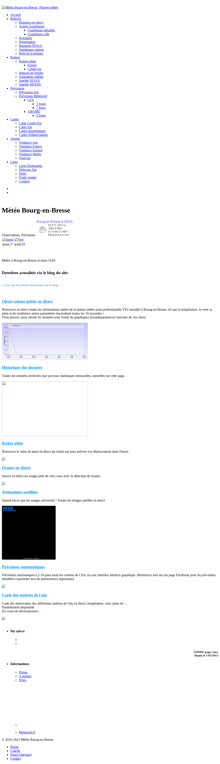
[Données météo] (54, 235)
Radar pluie (12, 443)
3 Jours (41, 104)
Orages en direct (16, 467)
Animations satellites (20, 492)
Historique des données (22, 367)
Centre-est (34, 69)
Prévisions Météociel (33, 96)
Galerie (15, 751)
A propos (25, 676)
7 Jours (41, 108)
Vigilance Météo (30, 154)
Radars (15, 57)
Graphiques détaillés (41, 30)
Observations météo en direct (27, 301)
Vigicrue (25, 158)
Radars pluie (27, 61)
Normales (25, 38)
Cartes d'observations (33, 135)
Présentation (27, 42)
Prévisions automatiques (23, 567)
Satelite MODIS (30, 84)
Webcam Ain (28, 169)
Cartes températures (32, 131)
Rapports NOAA (30, 46)
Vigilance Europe (31, 150)
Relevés (15, 18)
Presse (23, 672)
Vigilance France (30, 146)
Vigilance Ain (28, 142)
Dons (22, 173)
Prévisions (17, 88)
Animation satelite (31, 77)
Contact (24, 181)
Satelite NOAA (29, 80)
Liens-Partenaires (30, 166)
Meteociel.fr (27, 732)
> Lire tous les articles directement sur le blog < (31, 285)
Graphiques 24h (38, 34)
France (32, 65)
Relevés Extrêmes (31, 53)
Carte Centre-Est (30, 123)
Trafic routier (28, 177)
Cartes (14, 119)
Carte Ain (25, 127)
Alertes (15, 138)
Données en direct (31, 22)
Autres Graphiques (31, 26)
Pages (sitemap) (21, 754)
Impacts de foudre (31, 73)
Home (14, 747)
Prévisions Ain (29, 92)
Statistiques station (31, 49)
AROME (34, 111)
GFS (31, 100)
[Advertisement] (110, 252)
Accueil (15, 15)
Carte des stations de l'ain (24, 595)
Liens (14, 162)
